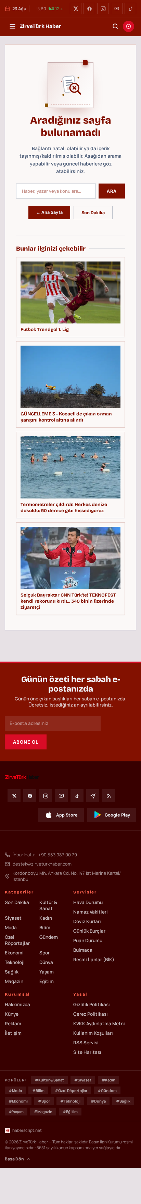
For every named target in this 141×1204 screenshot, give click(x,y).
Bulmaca (82, 950)
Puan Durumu (87, 940)
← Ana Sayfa (49, 212)
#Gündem (107, 1090)
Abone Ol (25, 742)
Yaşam (46, 972)
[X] (75, 8)
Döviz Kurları (87, 921)
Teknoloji (15, 962)
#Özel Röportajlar (71, 1090)
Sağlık (11, 972)
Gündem (48, 937)
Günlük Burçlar (89, 931)
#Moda (15, 1090)
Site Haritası (87, 1052)
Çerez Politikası (90, 1014)
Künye (11, 1014)
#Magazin (43, 1111)
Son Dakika (93, 213)
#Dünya (98, 1101)
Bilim (44, 927)
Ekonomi (14, 953)
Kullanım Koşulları (93, 1033)
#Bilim (38, 1090)
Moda (11, 927)
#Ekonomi (18, 1101)
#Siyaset (82, 1079)
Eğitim (46, 981)
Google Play (117, 815)
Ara (112, 191)
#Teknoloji (70, 1101)
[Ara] (115, 26)
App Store (67, 815)
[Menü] (12, 26)
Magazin (14, 981)
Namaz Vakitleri (90, 912)
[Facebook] (89, 8)
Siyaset (13, 918)
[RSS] (108, 795)
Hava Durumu (88, 902)
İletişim (13, 1033)
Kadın (45, 918)
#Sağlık (123, 1101)
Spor (44, 953)
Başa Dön (14, 1159)
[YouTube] (117, 8)
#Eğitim (70, 1111)
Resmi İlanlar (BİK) (93, 959)
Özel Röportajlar (17, 940)
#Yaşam (16, 1111)
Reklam (13, 1023)
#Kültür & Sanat (49, 1079)
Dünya (46, 962)
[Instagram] (103, 8)
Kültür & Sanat (48, 905)
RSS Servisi (86, 1043)
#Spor (44, 1101)
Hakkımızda (17, 1004)
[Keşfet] (128, 26)
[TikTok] (130, 8)
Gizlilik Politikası (91, 1004)
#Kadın (108, 1079)
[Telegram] (92, 795)
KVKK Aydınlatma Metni (99, 1023)
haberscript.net (27, 1130)
